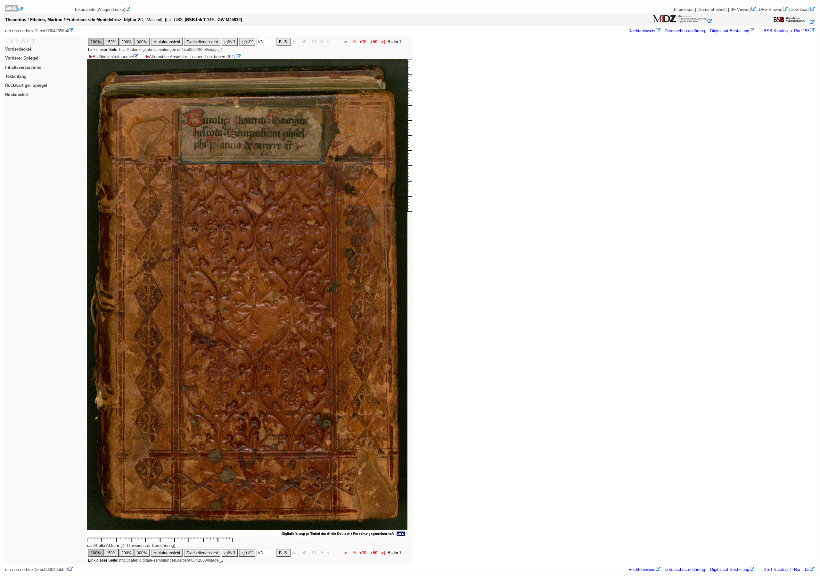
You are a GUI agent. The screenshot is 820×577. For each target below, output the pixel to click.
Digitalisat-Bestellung (729, 30)
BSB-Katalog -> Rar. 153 (785, 30)
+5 (353, 41)
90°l (231, 41)
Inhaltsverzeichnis (23, 67)
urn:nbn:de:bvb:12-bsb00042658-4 (36, 30)
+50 (374, 41)
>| (383, 41)
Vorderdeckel (18, 49)
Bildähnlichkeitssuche (113, 56)
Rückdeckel (16, 94)
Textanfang (16, 76)
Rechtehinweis (641, 30)
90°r (249, 41)
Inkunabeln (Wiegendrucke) (100, 9)
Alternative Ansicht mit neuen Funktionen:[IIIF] (192, 56)
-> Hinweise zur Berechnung (148, 545)
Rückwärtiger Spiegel (26, 85)
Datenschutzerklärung (685, 30)
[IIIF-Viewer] (739, 9)
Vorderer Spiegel (21, 58)
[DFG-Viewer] (770, 9)
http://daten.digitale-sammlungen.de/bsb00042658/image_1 (171, 49)
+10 (363, 41)
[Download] (799, 9)
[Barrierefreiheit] (712, 9)
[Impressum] (684, 9)
